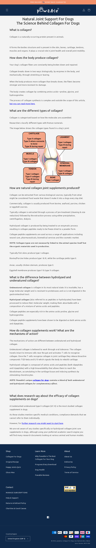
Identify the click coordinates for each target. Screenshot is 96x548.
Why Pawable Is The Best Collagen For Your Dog (45, 457)
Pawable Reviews (42, 475)
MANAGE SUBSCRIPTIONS (17, 493)
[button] (7, 10)
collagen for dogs (41, 380)
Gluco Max (10, 472)
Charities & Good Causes (16, 508)
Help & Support (12, 498)
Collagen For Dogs (13, 457)
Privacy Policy (70, 467)
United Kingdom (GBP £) (16, 538)
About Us (68, 457)
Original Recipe (12, 462)
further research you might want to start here (42, 423)
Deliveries (68, 462)
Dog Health (40, 470)
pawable (59, 541)
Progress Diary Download (45, 464)
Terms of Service (71, 472)
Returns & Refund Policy (16, 503)
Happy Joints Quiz (13, 467)
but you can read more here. (22, 104)
